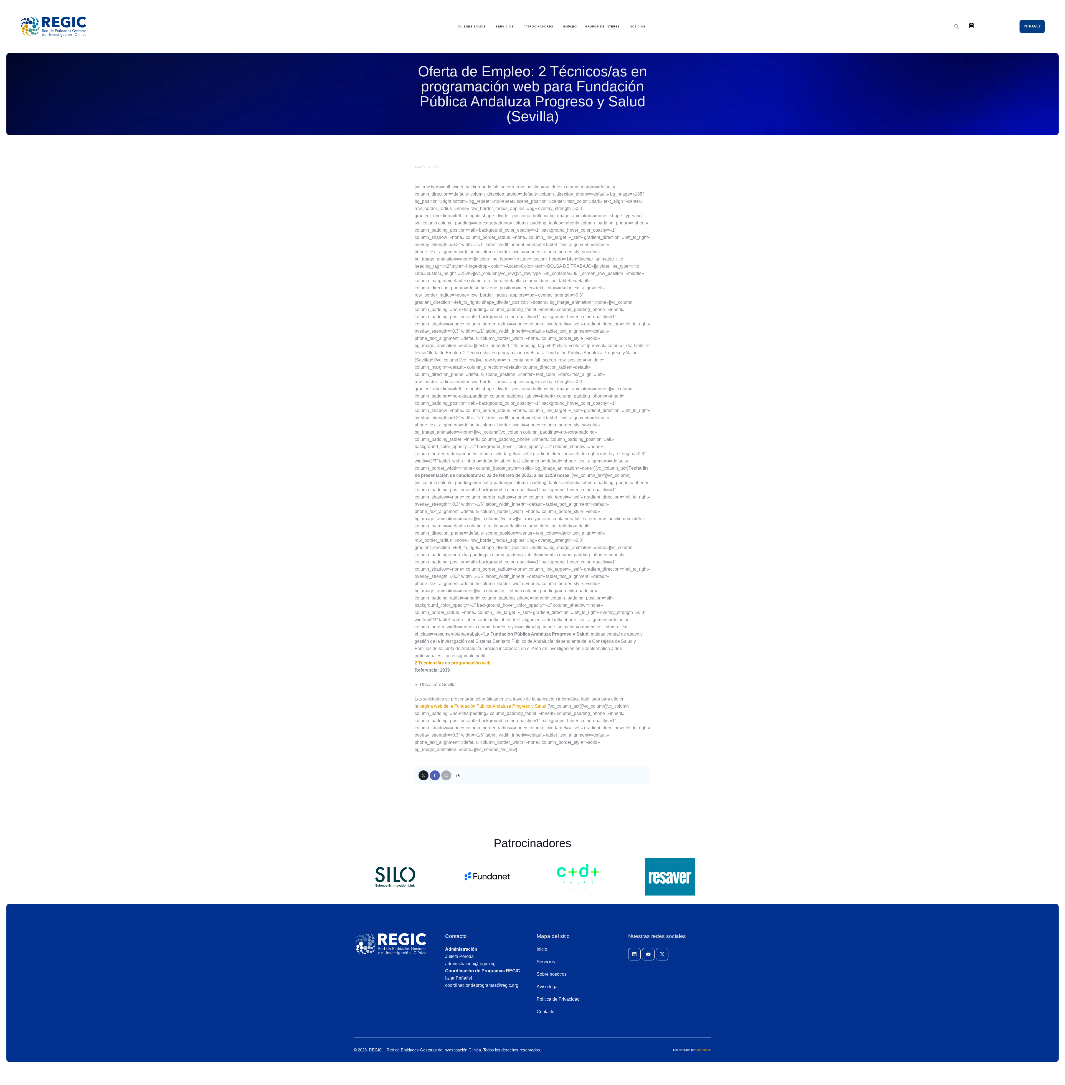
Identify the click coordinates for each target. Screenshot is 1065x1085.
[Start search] (956, 26)
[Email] (446, 775)
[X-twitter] (662, 954)
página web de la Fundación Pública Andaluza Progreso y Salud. (483, 706)
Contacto (456, 936)
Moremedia (703, 1049)
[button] (458, 775)
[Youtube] (648, 954)
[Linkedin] (634, 954)
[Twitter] (423, 775)
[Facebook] (435, 775)
